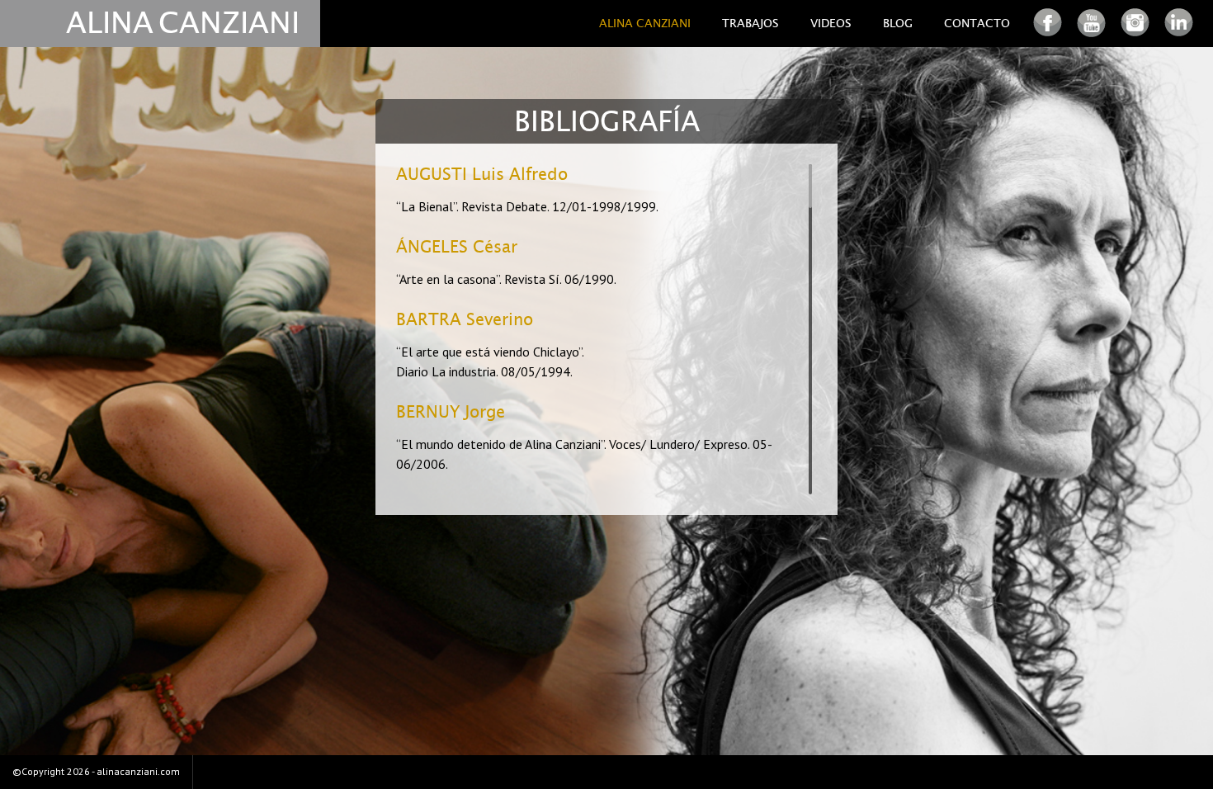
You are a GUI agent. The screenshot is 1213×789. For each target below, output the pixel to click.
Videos (831, 23)
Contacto (977, 23)
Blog (898, 23)
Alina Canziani (645, 23)
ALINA (109, 23)
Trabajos (750, 23)
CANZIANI (229, 23)
